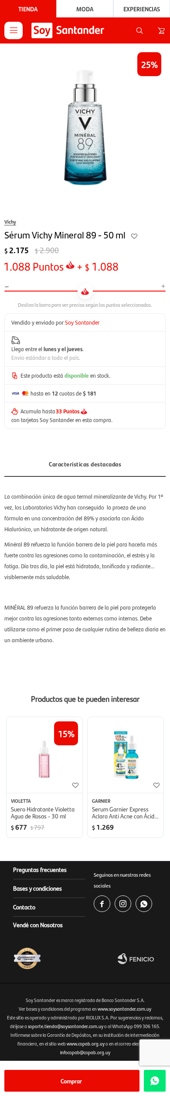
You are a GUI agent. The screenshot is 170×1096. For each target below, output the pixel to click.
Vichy (10, 221)
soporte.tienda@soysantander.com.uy (65, 1026)
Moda (84, 8)
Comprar (71, 1080)
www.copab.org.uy (86, 1043)
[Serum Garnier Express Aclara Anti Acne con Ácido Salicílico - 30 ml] (125, 755)
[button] (139, 30)
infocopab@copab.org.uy (85, 1052)
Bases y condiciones (37, 888)
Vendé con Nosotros (38, 924)
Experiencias (141, 8)
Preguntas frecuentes (40, 869)
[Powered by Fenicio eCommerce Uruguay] (142, 958)
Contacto (24, 906)
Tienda (27, 8)
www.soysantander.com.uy (124, 1009)
